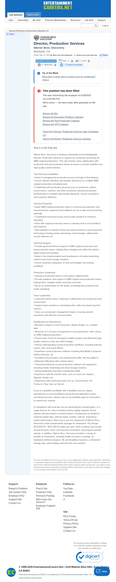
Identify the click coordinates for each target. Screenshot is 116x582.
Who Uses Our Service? (44, 500)
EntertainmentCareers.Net (48, 567)
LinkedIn (67, 492)
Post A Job (41, 488)
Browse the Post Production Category (61, 120)
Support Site (15, 499)
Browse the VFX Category (56, 124)
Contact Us (15, 503)
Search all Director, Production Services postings (67, 139)
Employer (41, 484)
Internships (23, 20)
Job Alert (89, 20)
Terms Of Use (70, 520)
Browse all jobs (50, 113)
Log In (105, 25)
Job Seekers (16, 15)
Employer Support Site (45, 507)
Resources (75, 20)
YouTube (68, 488)
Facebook (68, 495)
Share (11, 34)
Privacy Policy (71, 523)
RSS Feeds (69, 516)
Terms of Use (61, 460)
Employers (33, 15)
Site (65, 512)
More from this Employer (62, 55)
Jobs (11, 20)
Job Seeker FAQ (17, 492)
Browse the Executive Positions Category (63, 117)
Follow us (68, 484)
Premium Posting (45, 495)
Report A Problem (18, 488)
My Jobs (37, 20)
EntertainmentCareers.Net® (32, 574)
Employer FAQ (16, 495)
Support (101, 20)
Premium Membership (55, 20)
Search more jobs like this (87, 55)
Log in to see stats (74, 65)
